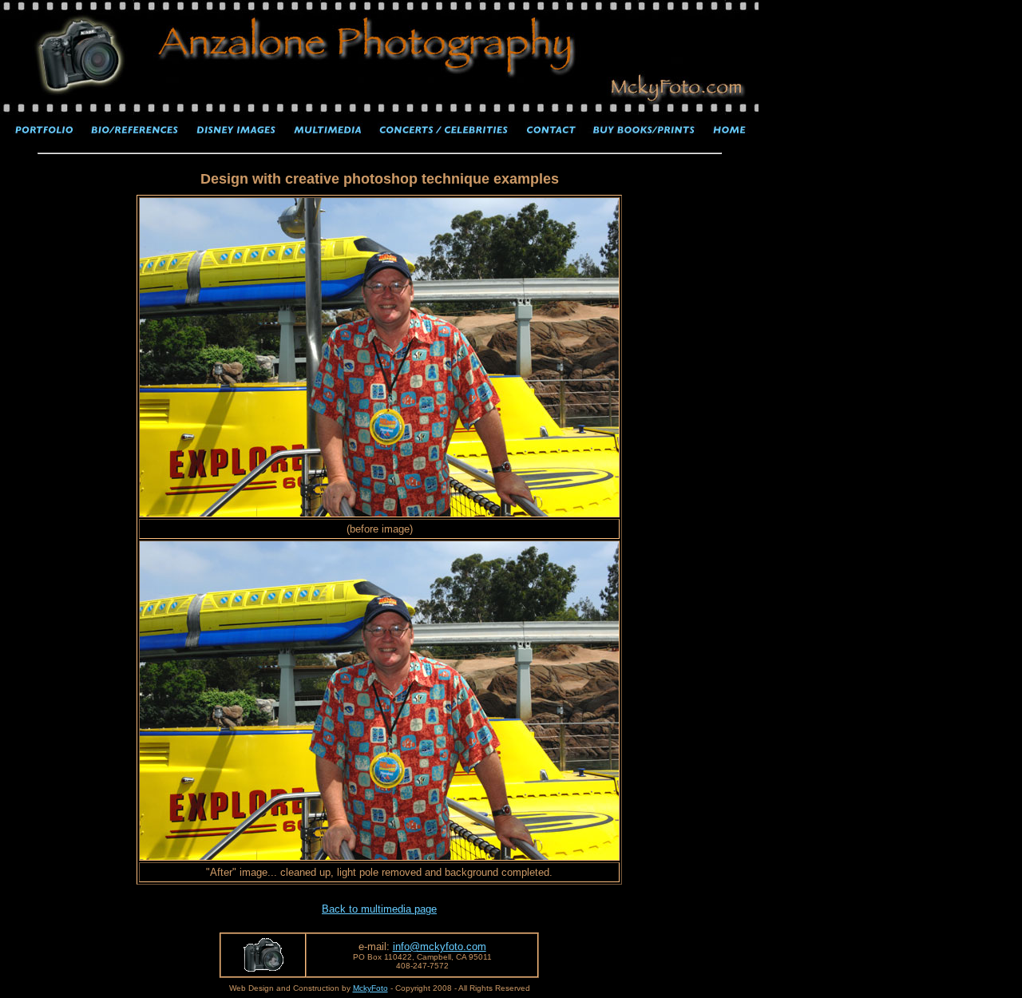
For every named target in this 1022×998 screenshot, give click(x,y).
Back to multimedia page (379, 909)
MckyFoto (370, 988)
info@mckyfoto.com (439, 946)
